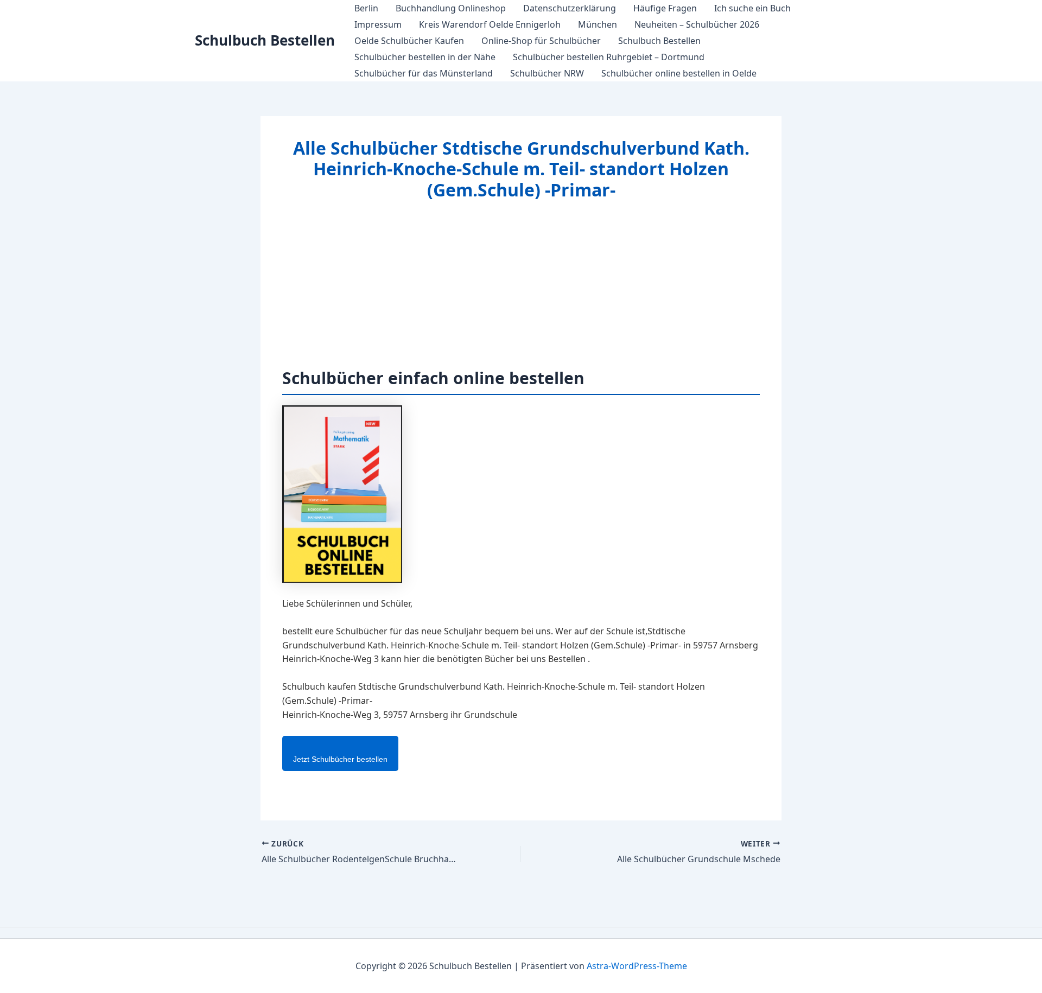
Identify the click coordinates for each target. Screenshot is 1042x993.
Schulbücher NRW (547, 73)
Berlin (366, 8)
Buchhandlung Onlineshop (451, 8)
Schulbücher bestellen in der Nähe (424, 57)
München (597, 24)
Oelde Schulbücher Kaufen (409, 41)
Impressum (378, 24)
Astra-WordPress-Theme (637, 966)
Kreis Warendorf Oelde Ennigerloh (490, 24)
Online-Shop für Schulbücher (541, 41)
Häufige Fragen (665, 8)
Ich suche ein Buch (752, 8)
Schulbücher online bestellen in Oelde (679, 73)
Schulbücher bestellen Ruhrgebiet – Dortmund (608, 57)
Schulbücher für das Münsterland (423, 73)
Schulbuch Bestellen (265, 40)
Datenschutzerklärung (569, 8)
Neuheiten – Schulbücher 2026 (696, 24)
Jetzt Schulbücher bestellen (340, 759)
